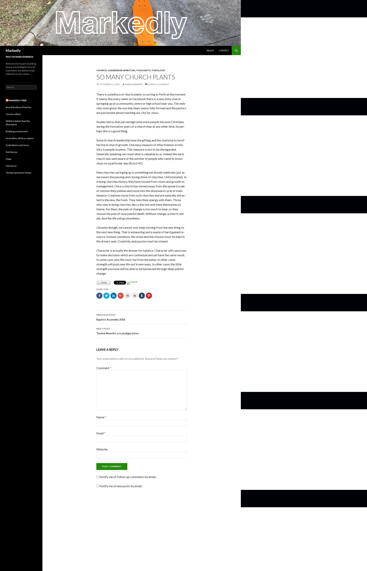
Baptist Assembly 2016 (110, 317)
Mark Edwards (133, 84)
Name (101, 417)
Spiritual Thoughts (136, 70)
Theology (158, 70)
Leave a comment (158, 84)
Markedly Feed (18, 100)
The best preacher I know (18, 172)
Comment (103, 368)
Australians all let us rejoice (20, 138)
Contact (224, 50)
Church (101, 70)
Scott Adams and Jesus (17, 145)
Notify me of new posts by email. (120, 486)
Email (101, 433)
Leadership (115, 70)
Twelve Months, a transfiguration (117, 331)
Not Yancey (11, 152)
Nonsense (11, 165)
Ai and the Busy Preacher (18, 107)
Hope (8, 158)
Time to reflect (13, 114)
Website (102, 449)
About (210, 50)
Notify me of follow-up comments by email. (127, 477)
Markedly (13, 50)
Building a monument (17, 131)
